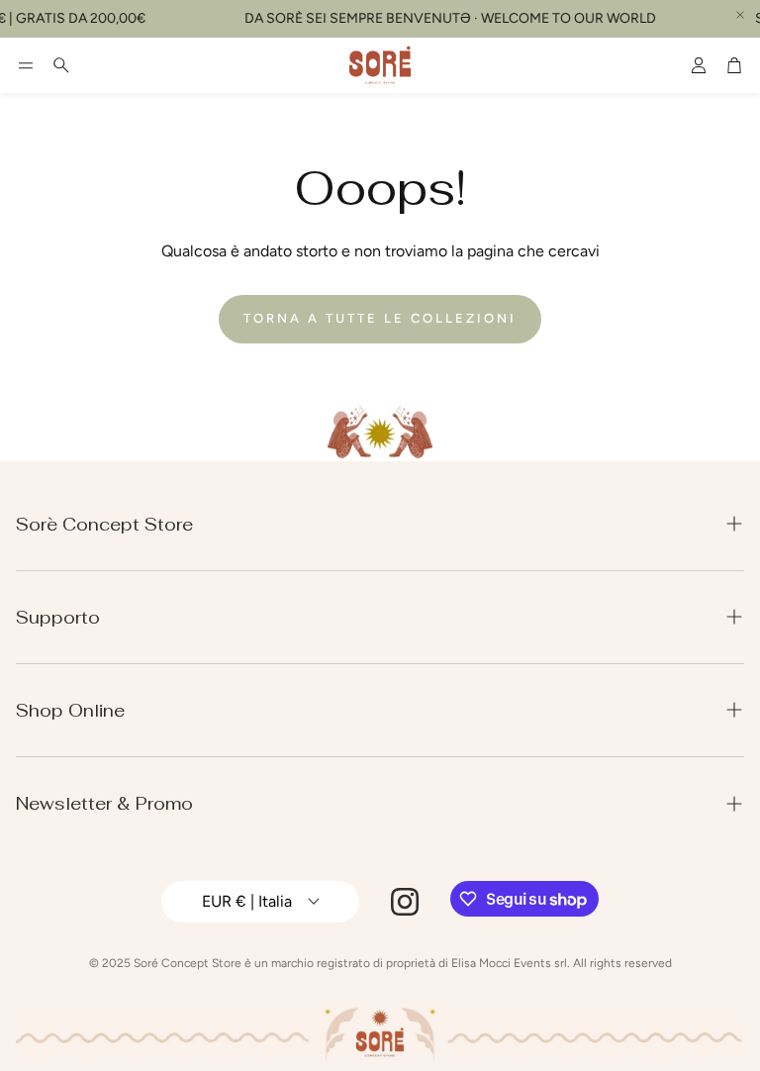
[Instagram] (405, 902)
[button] (26, 65)
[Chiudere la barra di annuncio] (740, 15)
